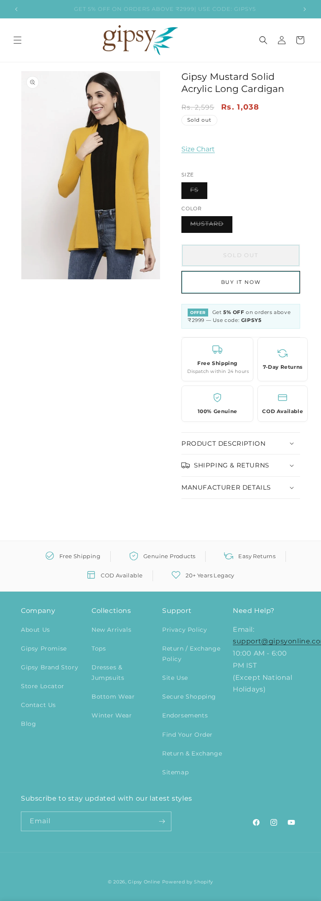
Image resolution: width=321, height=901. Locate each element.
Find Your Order (187, 734)
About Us (35, 629)
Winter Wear (112, 715)
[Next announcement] (305, 9)
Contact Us (38, 705)
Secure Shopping (189, 696)
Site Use (175, 677)
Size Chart (198, 149)
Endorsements (185, 715)
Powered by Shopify (188, 882)
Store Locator (42, 686)
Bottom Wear (113, 696)
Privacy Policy (184, 629)
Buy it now (241, 282)
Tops (99, 648)
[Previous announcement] (16, 9)
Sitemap (175, 772)
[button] (17, 40)
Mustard (211, 226)
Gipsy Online (144, 882)
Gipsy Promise (44, 648)
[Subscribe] (162, 821)
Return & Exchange (192, 753)
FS (198, 192)
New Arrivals (111, 629)
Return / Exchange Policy (191, 654)
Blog (28, 723)
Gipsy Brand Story (49, 667)
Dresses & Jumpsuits (108, 672)
